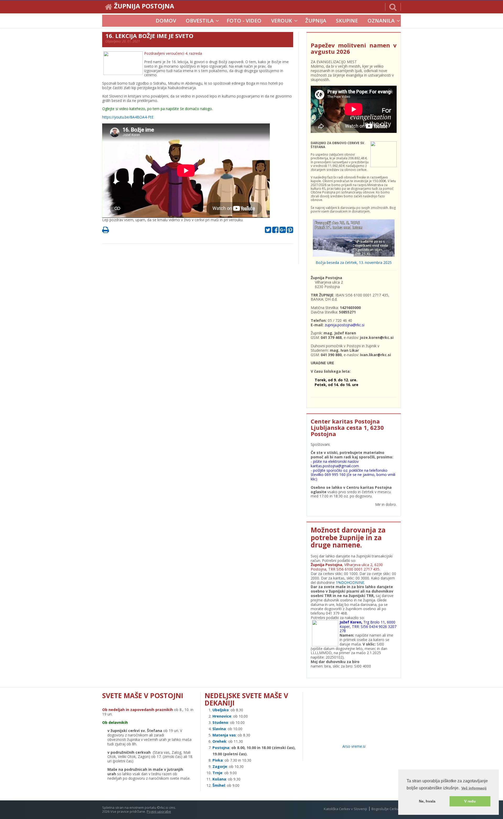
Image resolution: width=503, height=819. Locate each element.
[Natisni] (105, 231)
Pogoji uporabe (159, 811)
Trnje (217, 772)
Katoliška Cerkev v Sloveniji (345, 809)
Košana (219, 779)
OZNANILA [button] (381, 20)
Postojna (220, 747)
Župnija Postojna (144, 6)
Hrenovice (221, 716)
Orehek (219, 741)
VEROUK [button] (281, 20)
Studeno (220, 722)
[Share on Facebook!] (275, 231)
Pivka (217, 760)
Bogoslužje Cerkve (386, 809)
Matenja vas (224, 735)
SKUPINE (347, 20)
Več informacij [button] (473, 788)
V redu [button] (470, 801)
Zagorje (219, 766)
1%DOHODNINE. (350, 582)
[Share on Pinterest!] (290, 231)
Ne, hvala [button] (427, 801)
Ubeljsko (220, 709)
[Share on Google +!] (283, 231)
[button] (393, 7)
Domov (166, 20)
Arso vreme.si (353, 746)
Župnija (315, 20)
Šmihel (218, 785)
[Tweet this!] (268, 231)
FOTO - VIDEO (244, 20)
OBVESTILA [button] (200, 20)
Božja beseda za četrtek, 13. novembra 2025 (354, 262)
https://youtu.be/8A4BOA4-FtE (128, 117)
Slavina (219, 728)
